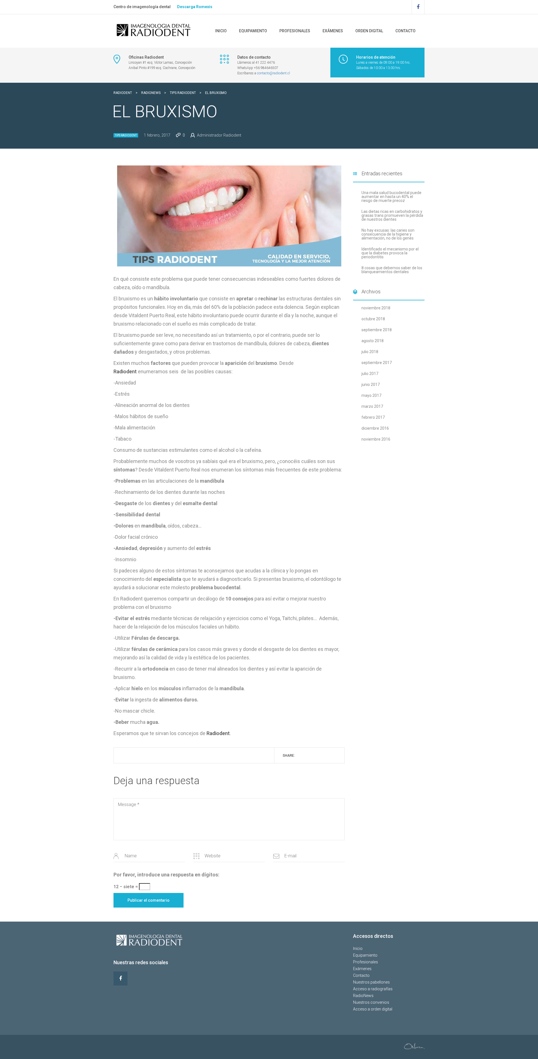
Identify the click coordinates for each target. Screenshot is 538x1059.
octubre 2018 (373, 319)
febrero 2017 (373, 417)
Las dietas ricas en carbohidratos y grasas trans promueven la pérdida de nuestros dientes (392, 215)
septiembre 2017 (376, 362)
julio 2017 (369, 373)
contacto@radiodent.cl (273, 73)
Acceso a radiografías (373, 989)
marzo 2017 (372, 406)
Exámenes (333, 31)
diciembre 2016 (375, 428)
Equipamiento (253, 31)
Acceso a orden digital (372, 1009)
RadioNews (363, 995)
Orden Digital (369, 31)
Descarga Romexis (194, 6)
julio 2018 (369, 351)
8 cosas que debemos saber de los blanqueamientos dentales (391, 270)
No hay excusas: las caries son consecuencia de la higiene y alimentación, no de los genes (387, 234)
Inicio (221, 31)
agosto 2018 (372, 341)
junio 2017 (370, 384)
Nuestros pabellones (371, 982)
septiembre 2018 (376, 330)
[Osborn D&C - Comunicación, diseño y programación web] (414, 1045)
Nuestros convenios (371, 1002)
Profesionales (294, 31)
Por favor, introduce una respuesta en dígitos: (166, 875)
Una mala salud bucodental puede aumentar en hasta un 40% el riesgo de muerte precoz (391, 196)
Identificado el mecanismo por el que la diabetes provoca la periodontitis (390, 253)
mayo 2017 (371, 395)
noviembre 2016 (375, 439)
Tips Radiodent (126, 135)
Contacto (405, 31)
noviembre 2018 (375, 308)
